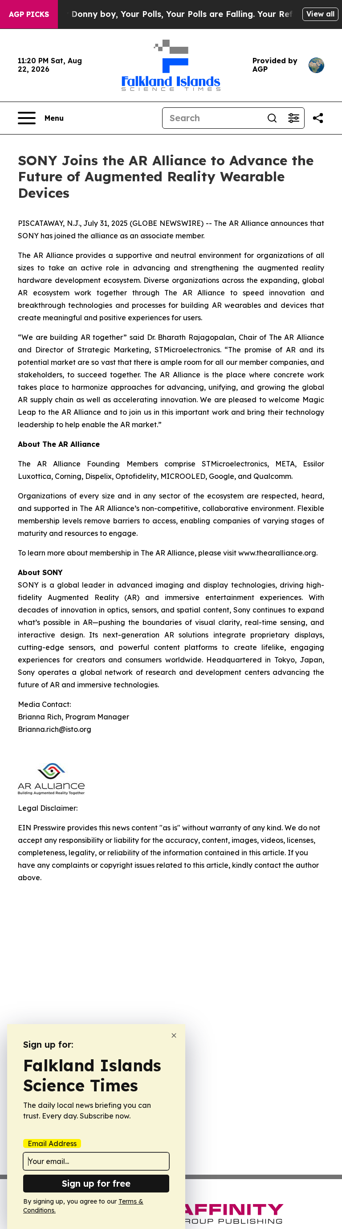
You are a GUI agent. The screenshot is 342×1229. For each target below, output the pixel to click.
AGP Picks (29, 14)
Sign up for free (96, 1183)
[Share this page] (318, 118)
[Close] (174, 1035)
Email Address (52, 1143)
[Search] (272, 118)
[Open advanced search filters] (293, 118)
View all (320, 13)
